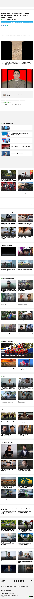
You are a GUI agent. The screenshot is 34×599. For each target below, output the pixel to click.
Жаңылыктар (2, 593)
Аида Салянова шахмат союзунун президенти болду (23, 435)
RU (31, 580)
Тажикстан (22, 100)
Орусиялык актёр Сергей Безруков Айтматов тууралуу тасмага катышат (24, 470)
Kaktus (15, 19)
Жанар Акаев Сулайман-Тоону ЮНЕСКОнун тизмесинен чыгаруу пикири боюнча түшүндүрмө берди (25, 192)
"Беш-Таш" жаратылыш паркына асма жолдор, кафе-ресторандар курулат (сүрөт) (8, 530)
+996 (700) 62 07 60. (20, 104)
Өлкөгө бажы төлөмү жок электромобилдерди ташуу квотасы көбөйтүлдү (16, 509)
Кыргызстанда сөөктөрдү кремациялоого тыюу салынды (8, 257)
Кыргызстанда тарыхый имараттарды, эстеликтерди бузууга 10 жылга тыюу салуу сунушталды (8, 270)
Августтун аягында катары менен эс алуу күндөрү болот (25, 201)
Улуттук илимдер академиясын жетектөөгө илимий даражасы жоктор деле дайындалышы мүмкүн (24, 543)
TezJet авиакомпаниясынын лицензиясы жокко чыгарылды (25, 270)
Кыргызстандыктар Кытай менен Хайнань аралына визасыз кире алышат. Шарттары (8, 204)
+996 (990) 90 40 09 (9, 586)
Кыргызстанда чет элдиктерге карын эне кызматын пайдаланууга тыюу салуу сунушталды (8, 512)
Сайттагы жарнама (3, 583)
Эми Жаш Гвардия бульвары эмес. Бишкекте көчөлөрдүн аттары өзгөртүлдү (8, 180)
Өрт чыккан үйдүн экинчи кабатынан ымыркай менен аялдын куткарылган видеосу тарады (8, 303)
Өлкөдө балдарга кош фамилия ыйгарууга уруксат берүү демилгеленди (25, 257)
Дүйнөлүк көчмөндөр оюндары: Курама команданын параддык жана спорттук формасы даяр (8, 422)
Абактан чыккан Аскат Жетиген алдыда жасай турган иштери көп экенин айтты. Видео (8, 224)
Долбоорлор (6, 593)
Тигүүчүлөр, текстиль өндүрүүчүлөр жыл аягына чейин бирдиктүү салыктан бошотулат (8, 237)
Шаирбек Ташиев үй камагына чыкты (8, 560)
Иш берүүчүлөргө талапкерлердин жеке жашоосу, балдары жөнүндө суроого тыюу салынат (25, 561)
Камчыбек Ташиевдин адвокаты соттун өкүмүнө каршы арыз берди (8, 574)
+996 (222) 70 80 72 (20, 586)
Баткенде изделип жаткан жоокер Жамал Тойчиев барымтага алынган (17, 95)
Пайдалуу (13, 593)
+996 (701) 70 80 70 (25, 586)
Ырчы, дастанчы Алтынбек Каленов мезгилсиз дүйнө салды (7, 470)
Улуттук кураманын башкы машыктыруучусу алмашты (6, 435)
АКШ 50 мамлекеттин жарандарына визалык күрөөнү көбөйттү (24, 369)
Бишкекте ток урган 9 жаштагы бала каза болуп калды (8, 321)
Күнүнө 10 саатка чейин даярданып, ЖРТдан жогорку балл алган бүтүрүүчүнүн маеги (24, 401)
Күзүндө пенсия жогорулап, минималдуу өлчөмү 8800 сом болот (25, 204)
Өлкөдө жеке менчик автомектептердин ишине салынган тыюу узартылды (25, 224)
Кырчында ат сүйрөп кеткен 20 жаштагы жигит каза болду (25, 321)
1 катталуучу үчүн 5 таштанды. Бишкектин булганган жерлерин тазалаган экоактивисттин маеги (7, 401)
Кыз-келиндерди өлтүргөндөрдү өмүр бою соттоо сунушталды (25, 574)
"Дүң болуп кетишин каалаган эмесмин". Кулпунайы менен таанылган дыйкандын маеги (25, 388)
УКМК (3, 100)
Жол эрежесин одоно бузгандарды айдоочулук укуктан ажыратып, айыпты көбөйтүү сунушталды (25, 530)
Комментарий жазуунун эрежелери (6, 591)
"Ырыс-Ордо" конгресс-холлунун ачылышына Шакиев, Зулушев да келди (8, 192)
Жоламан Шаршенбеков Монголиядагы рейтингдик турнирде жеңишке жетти (25, 421)
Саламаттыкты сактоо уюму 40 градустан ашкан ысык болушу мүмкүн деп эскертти (8, 369)
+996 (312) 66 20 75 (14, 586)
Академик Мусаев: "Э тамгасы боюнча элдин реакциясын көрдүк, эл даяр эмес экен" (8, 388)
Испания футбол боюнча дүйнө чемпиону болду (13, 355)
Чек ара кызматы (9, 100)
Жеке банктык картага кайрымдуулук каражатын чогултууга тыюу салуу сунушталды (8, 543)
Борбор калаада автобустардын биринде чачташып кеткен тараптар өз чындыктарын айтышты (25, 303)
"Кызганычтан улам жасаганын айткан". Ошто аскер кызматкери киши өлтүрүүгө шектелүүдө (8, 290)
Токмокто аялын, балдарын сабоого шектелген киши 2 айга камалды (7, 334)
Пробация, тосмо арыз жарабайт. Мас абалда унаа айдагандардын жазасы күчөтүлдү (24, 499)
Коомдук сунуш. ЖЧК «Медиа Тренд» (6, 590)
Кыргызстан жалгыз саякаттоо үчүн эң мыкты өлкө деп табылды (24, 512)
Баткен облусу (16, 100)
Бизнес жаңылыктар (8, 123)
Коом (1, 19)
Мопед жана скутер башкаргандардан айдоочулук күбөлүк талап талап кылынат (8, 499)
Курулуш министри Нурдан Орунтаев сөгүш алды (24, 180)
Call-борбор (9, 593)
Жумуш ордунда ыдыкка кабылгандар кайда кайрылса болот (25, 237)
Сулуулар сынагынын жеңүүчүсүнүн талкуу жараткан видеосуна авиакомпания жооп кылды (14, 456)
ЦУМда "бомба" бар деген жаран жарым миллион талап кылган (25, 290)
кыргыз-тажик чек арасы (6, 102)
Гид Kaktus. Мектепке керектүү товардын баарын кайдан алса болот (8, 201)
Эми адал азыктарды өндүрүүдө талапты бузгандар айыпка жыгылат (25, 487)
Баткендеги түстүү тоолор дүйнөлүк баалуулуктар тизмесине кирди (7, 487)
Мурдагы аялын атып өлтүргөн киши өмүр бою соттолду (25, 334)
